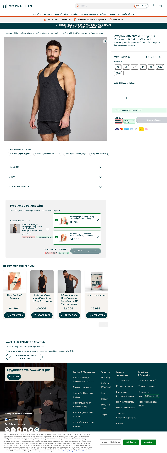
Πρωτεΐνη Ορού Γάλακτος (14, 296)
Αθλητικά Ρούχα (61, 14)
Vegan (112, 14)
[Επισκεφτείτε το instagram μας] (7, 429)
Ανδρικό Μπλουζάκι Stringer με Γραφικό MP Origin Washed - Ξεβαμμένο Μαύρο (97, 33)
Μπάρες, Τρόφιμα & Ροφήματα (94, 14)
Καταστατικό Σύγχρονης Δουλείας (125, 394)
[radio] (118, 67)
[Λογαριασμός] (153, 6)
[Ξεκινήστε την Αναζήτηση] (78, 6)
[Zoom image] (105, 41)
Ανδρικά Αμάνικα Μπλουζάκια (48, 33)
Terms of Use (81, 451)
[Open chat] (36, 429)
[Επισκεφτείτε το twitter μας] (30, 429)
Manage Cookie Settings (110, 442)
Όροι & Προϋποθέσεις (125, 408)
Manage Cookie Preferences (18, 414)
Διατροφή (48, 14)
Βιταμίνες (74, 14)
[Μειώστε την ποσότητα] (117, 98)
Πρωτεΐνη (37, 14)
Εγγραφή (14, 377)
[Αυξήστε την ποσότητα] (126, 98)
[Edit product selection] (97, 220)
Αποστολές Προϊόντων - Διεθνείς (83, 395)
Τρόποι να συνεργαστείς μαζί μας (126, 416)
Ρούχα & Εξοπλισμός (106, 385)
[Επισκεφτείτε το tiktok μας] (19, 429)
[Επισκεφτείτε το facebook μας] (13, 429)
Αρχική (9, 33)
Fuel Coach (142, 6)
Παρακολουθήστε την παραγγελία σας (82, 405)
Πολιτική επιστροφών (82, 387)
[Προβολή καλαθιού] (160, 6)
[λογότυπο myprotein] (17, 6)
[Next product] (105, 324)
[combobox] (112, 6)
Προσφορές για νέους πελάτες (148, 404)
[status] (122, 98)
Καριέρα (119, 423)
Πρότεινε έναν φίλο (148, 394)
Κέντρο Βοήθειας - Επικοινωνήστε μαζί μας (83, 379)
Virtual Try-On (154, 57)
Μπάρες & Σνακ (105, 407)
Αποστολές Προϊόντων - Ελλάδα (83, 415)
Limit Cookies (131, 442)
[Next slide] (107, 299)
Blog (103, 393)
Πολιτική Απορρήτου (125, 402)
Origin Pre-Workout (96, 295)
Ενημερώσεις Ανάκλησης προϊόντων (84, 424)
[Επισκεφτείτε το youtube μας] (24, 429)
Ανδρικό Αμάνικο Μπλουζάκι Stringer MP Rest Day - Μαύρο (42, 298)
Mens (31, 33)
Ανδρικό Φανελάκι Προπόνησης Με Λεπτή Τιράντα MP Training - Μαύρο (69, 299)
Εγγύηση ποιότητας (124, 386)
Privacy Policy (68, 451)
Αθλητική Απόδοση (126, 14)
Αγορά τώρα (16, 315)
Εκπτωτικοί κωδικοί (147, 380)
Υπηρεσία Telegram (147, 386)
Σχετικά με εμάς (123, 380)
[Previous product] (101, 324)
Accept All (148, 442)
